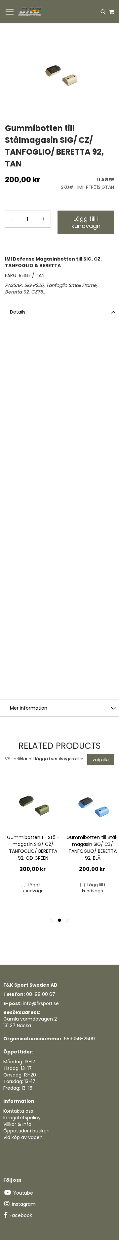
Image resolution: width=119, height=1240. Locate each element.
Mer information (28, 708)
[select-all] (100, 759)
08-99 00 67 (40, 994)
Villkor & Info (17, 1124)
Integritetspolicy (22, 1117)
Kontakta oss (18, 1111)
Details (17, 312)
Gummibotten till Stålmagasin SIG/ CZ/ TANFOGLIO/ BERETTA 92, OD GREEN (33, 847)
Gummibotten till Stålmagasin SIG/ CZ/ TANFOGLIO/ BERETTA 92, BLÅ (92, 847)
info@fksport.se (41, 1003)
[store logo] (30, 11)
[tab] (59, 311)
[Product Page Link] (33, 805)
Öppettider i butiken (26, 1130)
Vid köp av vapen (23, 1137)
